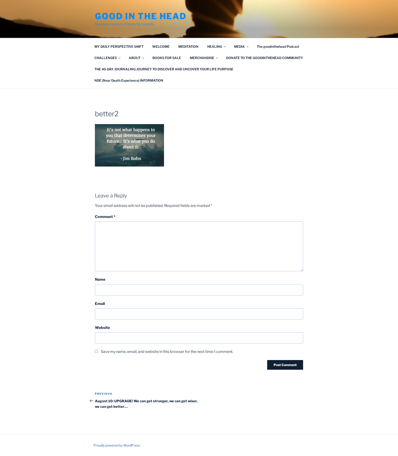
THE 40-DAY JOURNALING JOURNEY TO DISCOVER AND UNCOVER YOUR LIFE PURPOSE (163, 69)
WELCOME (161, 46)
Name (100, 279)
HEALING (214, 46)
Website (102, 327)
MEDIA (239, 46)
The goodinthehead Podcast (278, 46)
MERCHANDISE (202, 58)
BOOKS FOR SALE (166, 58)
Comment (105, 217)
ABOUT (134, 58)
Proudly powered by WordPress (117, 445)
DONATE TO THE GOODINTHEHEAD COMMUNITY (264, 58)
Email (100, 303)
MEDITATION (188, 46)
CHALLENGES (105, 58)
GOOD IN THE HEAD (141, 16)
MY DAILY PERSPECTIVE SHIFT (118, 46)
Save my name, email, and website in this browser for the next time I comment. (167, 351)
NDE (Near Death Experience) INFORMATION (128, 80)
